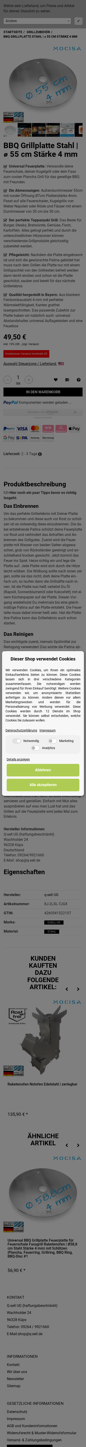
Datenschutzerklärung (21, 730)
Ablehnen (43, 770)
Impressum (47, 730)
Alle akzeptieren (43, 785)
